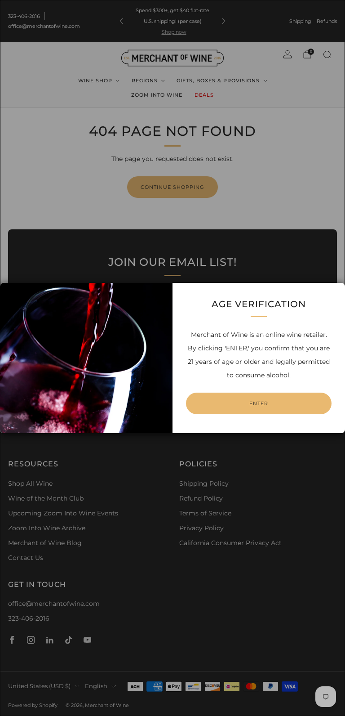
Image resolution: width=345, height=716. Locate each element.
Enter (258, 403)
